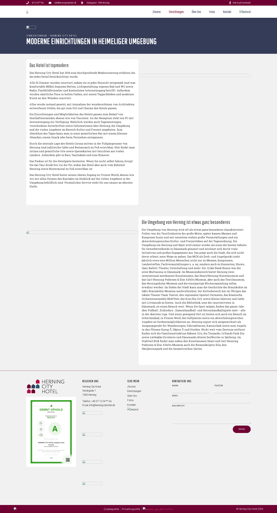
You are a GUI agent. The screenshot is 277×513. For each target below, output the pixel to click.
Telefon (218, 386)
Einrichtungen (176, 12)
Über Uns (196, 12)
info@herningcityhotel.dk (102, 405)
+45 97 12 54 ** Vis (101, 401)
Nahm (175, 386)
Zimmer (156, 12)
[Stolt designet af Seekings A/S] (15, 509)
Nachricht (178, 406)
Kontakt (227, 12)
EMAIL (175, 396)
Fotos (212, 12)
